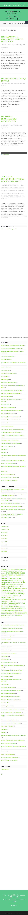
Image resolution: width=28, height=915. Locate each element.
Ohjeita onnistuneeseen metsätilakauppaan (10, 188)
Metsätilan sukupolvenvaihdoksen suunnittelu (11, 410)
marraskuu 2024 (5, 529)
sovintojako (14, 612)
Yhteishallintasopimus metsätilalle (9, 480)
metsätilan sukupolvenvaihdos (7, 598)
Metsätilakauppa (5, 379)
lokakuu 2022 (4, 535)
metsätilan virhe (18, 599)
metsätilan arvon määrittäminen (12, 590)
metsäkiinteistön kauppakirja (12, 575)
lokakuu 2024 (4, 532)
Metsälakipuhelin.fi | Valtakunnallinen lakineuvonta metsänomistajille (13, 15)
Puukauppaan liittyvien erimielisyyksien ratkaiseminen (13, 455)
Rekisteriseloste (4, 769)
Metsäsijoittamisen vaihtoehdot (8, 373)
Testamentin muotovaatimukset (8, 463)
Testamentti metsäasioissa (7, 474)
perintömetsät (5, 605)
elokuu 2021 (4, 545)
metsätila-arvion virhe (11, 584)
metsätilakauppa (9, 588)
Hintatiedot (14, 905)
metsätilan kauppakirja (14, 593)
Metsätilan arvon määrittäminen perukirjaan (11, 390)
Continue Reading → (6, 70)
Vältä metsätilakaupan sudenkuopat (9, 477)
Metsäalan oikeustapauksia (8, 184)
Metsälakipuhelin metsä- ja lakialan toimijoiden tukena (13, 362)
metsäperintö (19, 580)
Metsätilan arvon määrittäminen (8, 382)
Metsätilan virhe (8, 187)
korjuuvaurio (3, 573)
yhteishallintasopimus (16, 615)
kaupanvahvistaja (21, 569)
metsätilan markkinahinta (7, 595)
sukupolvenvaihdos (22, 612)
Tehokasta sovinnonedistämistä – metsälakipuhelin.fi (13, 179)
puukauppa (10, 610)
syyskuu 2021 (4, 541)
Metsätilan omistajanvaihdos (8, 407)
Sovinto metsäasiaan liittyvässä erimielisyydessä (12, 460)
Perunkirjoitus (4, 449)
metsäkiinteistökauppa (15, 573)
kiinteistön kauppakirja (14, 571)
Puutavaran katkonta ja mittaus (13, 79)
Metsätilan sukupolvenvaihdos (8, 413)
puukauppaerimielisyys (18, 610)
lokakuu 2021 (4, 538)
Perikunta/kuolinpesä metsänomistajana (10, 443)
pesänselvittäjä (11, 608)
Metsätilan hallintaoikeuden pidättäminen (10, 393)
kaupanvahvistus (4, 571)
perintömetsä (19, 603)
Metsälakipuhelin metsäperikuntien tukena (11, 506)
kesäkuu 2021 (4, 551)
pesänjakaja (15, 607)
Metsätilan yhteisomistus (17, 187)
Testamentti (4, 471)
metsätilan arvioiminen (22, 588)
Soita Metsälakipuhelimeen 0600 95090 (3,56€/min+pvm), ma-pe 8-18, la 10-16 (14, 4)
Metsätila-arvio (18, 184)
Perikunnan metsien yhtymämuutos (9, 440)
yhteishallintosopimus (6, 617)
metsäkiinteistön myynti (5, 576)
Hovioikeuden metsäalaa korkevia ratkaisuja (11, 348)
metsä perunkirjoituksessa (8, 582)
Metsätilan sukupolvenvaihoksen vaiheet (10, 416)
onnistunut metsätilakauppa (8, 602)
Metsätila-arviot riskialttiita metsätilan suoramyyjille (13, 509)
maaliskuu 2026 (4, 526)
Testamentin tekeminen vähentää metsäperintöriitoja (13, 466)
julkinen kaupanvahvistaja (12, 569)
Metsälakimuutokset (6, 359)
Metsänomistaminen (6, 367)
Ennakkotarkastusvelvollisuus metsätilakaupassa (12, 345)
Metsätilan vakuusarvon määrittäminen (10, 420)
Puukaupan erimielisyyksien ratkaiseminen (9, 118)
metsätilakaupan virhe (14, 586)
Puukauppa (4, 44)
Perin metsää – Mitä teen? (7, 446)
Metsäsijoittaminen (5, 370)
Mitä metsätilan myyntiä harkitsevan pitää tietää (12, 429)
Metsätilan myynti (5, 404)
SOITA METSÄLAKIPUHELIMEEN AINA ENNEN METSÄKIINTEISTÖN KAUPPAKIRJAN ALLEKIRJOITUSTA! (12, 516)
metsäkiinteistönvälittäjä (11, 578)
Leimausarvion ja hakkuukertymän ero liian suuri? (12, 39)
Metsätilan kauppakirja (6, 396)
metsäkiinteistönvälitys (7, 580)
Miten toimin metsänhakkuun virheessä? (10, 503)
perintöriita (13, 605)
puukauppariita (6, 612)
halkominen (4, 569)
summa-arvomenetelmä (6, 613)
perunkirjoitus (6, 607)
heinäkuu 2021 (4, 548)
